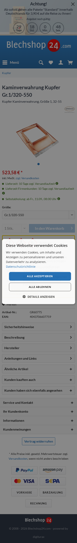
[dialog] (38, 271)
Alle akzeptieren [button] (40, 276)
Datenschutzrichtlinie (21, 267)
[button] (39, 296)
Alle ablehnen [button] (40, 287)
